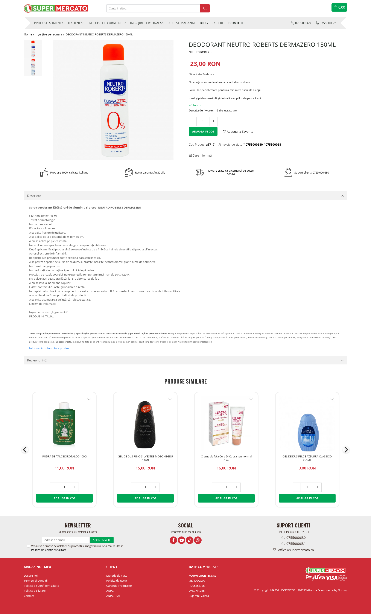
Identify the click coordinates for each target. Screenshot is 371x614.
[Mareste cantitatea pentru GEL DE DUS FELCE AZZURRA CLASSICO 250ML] (318, 487)
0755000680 (296, 537)
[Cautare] (205, 8)
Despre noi (31, 575)
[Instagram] (198, 540)
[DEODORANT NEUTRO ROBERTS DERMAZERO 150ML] (113, 100)
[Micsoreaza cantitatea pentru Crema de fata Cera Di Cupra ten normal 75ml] (216, 487)
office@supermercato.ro (295, 550)
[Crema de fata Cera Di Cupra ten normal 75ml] (226, 423)
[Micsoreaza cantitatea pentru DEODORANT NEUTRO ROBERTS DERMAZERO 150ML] (193, 121)
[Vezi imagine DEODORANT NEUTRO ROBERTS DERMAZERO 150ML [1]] (33, 67)
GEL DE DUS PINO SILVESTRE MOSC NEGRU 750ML (145, 458)
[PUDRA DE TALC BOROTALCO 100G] (64, 423)
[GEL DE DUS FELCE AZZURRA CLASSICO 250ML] (307, 423)
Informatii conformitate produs (49, 348)
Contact (29, 596)
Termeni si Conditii (35, 580)
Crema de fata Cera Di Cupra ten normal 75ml (226, 458)
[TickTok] (189, 540)
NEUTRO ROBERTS (200, 52)
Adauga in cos (203, 131)
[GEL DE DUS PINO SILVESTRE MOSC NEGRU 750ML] (145, 423)
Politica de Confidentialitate (48, 550)
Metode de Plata (116, 575)
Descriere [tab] (34, 195)
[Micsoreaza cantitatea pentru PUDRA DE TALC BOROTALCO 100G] (54, 487)
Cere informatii (202, 155)
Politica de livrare (35, 591)
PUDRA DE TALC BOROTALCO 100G (64, 456)
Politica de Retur (116, 580)
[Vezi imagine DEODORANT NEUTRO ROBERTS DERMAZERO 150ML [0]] (33, 49)
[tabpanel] (113, 100)
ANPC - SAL (113, 596)
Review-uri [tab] (37, 360)
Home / (29, 34)
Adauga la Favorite (239, 132)
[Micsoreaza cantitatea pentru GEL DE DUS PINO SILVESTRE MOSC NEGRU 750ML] (135, 487)
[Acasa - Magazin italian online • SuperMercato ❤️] (62, 8)
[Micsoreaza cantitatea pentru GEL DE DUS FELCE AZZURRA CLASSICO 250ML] (297, 487)
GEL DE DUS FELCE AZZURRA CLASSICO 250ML (307, 458)
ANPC (110, 591)
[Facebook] (173, 540)
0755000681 (296, 543)
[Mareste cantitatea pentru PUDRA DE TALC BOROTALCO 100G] (75, 487)
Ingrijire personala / (50, 34)
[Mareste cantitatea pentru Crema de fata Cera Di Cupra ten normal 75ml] (237, 487)
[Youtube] (181, 540)
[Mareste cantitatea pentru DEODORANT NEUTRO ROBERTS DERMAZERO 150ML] (213, 121)
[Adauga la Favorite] (89, 399)
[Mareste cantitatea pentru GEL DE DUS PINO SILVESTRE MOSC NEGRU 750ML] (156, 487)
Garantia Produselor (119, 586)
